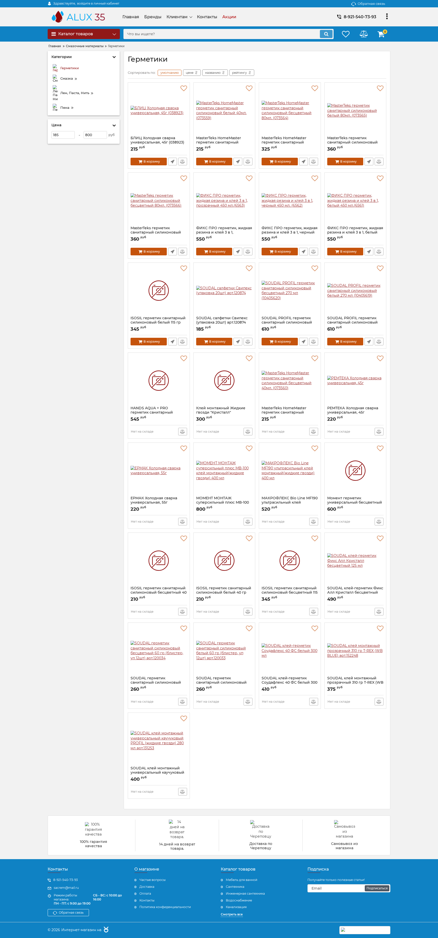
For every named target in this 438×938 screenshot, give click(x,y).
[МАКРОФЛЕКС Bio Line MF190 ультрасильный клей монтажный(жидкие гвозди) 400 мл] (290, 470)
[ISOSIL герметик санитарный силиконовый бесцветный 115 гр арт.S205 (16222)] (290, 560)
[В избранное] (183, 88)
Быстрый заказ (172, 161)
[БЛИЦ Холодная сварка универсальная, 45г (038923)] (159, 110)
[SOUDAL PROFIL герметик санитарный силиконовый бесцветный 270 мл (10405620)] (290, 290)
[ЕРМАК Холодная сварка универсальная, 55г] (159, 470)
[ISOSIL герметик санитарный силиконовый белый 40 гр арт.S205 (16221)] (224, 560)
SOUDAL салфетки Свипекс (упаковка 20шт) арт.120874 (222, 322)
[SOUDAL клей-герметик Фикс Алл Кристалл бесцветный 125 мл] (355, 560)
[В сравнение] (182, 161)
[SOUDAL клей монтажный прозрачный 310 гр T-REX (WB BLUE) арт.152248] (355, 650)
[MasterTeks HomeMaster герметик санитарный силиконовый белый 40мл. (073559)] (224, 110)
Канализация (236, 907)
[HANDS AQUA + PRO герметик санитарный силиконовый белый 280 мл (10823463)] (159, 380)
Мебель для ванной (241, 880)
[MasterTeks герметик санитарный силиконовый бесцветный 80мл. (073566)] (159, 200)
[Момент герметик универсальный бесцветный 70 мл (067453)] (355, 470)
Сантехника (235, 887)
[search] (326, 34)
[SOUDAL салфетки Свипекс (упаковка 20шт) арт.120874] (224, 290)
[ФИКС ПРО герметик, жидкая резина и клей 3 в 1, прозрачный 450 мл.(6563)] (224, 200)
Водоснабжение (239, 900)
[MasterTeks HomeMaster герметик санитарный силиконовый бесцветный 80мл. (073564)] (290, 110)
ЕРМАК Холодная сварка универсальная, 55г (154, 502)
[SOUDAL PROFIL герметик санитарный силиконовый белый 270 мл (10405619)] (355, 290)
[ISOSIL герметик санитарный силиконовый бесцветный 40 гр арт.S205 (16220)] (159, 560)
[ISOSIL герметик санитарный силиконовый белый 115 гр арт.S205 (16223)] (159, 290)
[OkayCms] (105, 930)
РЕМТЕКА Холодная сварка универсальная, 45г (352, 412)
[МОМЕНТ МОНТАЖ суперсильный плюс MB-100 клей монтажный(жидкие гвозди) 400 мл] (224, 470)
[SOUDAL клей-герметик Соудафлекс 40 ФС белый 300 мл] (290, 650)
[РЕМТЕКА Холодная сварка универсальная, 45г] (355, 380)
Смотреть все (232, 914)
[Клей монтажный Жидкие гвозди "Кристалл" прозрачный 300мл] (224, 380)
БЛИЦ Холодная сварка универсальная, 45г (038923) (157, 142)
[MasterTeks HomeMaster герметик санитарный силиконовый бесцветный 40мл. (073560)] (290, 380)
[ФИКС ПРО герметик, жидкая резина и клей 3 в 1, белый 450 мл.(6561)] (355, 200)
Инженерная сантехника (245, 893)
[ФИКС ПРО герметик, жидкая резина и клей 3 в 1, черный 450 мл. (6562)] (290, 200)
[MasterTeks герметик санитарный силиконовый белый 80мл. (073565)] (355, 110)
